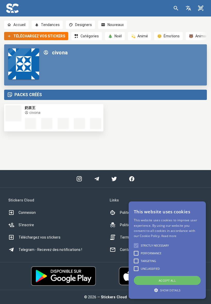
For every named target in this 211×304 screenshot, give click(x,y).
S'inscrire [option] (26, 225)
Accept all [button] (167, 280)
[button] (188, 8)
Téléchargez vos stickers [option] (39, 237)
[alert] (167, 250)
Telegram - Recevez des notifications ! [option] (50, 250)
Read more (169, 236)
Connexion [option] (27, 212)
